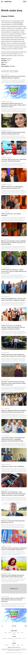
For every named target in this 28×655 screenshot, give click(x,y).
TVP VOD (12, 66)
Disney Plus (5, 638)
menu (25, 1)
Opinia (14, 632)
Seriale (18, 632)
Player (14, 640)
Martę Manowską (18, 22)
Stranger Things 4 (18, 638)
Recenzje (10, 632)
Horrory (24, 638)
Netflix (6, 632)
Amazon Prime (10, 638)
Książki (22, 632)
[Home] (7, 1)
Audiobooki (14, 634)
